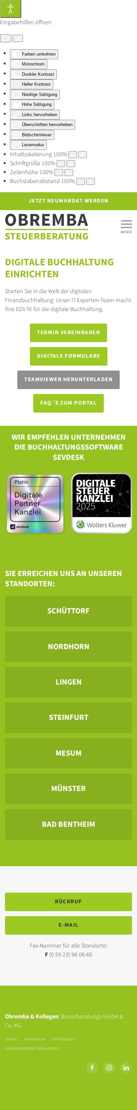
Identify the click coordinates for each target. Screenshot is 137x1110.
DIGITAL (11, 1039)
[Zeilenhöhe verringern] (59, 172)
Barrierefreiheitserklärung (32, 1048)
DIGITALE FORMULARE (68, 356)
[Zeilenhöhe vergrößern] (69, 172)
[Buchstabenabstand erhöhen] (90, 181)
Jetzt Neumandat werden (69, 201)
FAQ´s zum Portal (68, 403)
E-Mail (69, 925)
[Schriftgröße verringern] (61, 163)
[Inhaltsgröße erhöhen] (82, 154)
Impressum (35, 1039)
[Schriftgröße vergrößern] (71, 163)
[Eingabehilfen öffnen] (10, 9)
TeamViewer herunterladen (68, 379)
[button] (126, 226)
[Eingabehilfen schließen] (18, 38)
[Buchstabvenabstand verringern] (80, 181)
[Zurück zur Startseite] (46, 226)
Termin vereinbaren (68, 332)
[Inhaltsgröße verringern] (72, 154)
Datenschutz (64, 1039)
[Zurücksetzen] (5, 38)
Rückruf (68, 902)
